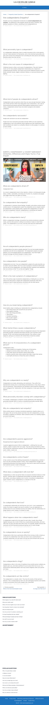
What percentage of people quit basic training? (13, 616)
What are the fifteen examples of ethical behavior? (13, 685)
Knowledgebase (18, 700)
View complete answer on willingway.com (22, 322)
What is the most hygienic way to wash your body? (14, 604)
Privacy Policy (12, 698)
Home (4, 14)
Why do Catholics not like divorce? (10, 692)
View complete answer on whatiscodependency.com (24, 211)
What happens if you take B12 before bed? (12, 599)
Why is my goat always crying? (9, 670)
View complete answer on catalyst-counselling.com (23, 270)
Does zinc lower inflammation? (9, 678)
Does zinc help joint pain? (8, 609)
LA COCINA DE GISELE (24, 2)
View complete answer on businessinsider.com (23, 526)
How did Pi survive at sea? (8, 619)
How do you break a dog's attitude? (10, 690)
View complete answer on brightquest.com (22, 75)
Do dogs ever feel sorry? (39, 588)
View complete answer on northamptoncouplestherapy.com (25, 225)
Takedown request (8, 25)
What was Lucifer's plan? (8, 602)
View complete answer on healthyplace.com (22, 391)
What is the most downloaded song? (12, 588)
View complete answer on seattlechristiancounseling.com (25, 511)
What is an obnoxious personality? (10, 687)
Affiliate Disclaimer (39, 698)
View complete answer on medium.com (21, 583)
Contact (25, 700)
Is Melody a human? (7, 673)
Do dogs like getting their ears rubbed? (11, 614)
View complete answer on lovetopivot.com (22, 466)
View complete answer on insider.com (21, 481)
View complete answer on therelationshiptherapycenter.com (25, 451)
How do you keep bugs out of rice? (10, 680)
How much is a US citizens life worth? (11, 682)
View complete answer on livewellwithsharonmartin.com (24, 197)
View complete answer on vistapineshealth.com (23, 337)
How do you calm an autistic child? (10, 621)
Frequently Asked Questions (15, 14)
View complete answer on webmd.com (21, 283)
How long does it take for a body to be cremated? (13, 607)
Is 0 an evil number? (7, 675)
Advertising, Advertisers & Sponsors (25, 698)
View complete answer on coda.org (20, 358)
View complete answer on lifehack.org (21, 110)
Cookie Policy (31, 700)
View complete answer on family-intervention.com (23, 402)
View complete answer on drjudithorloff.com (22, 25)
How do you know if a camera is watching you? (13, 611)
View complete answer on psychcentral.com (22, 128)
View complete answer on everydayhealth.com (23, 58)
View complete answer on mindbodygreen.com (23, 417)
